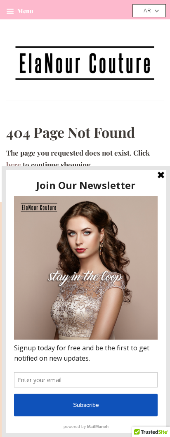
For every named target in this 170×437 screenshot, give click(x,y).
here (13, 164)
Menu (24, 11)
